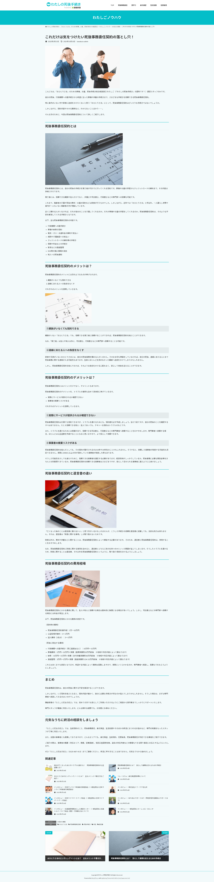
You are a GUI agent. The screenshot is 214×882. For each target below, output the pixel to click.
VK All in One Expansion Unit (121, 878)
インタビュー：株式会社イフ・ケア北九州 (132, 787)
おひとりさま (63, 824)
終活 (95, 824)
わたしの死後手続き (64, 702)
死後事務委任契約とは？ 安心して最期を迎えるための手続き (139, 765)
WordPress (95, 878)
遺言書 (101, 824)
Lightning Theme (106, 878)
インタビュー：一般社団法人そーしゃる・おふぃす (135, 809)
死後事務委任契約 (75, 824)
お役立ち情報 (61, 822)
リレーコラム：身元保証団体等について (132, 776)
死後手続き (87, 824)
